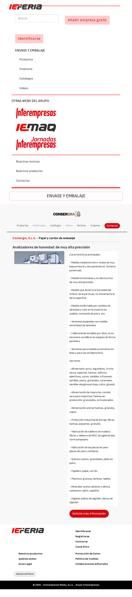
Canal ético (82, 546)
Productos (26, 59)
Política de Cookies (86, 559)
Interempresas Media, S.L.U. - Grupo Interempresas (71, 584)
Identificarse (83, 531)
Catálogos (26, 78)
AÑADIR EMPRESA (25, 574)
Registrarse (82, 536)
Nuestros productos (29, 171)
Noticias (81, 225)
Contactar (23, 180)
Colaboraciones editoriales (91, 564)
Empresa (95, 225)
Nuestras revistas (28, 161)
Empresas (25, 69)
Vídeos (23, 88)
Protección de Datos (87, 553)
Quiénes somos (27, 559)
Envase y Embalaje (30, 50)
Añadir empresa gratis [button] (87, 20)
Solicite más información (89, 513)
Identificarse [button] (29, 38)
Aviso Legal (25, 564)
